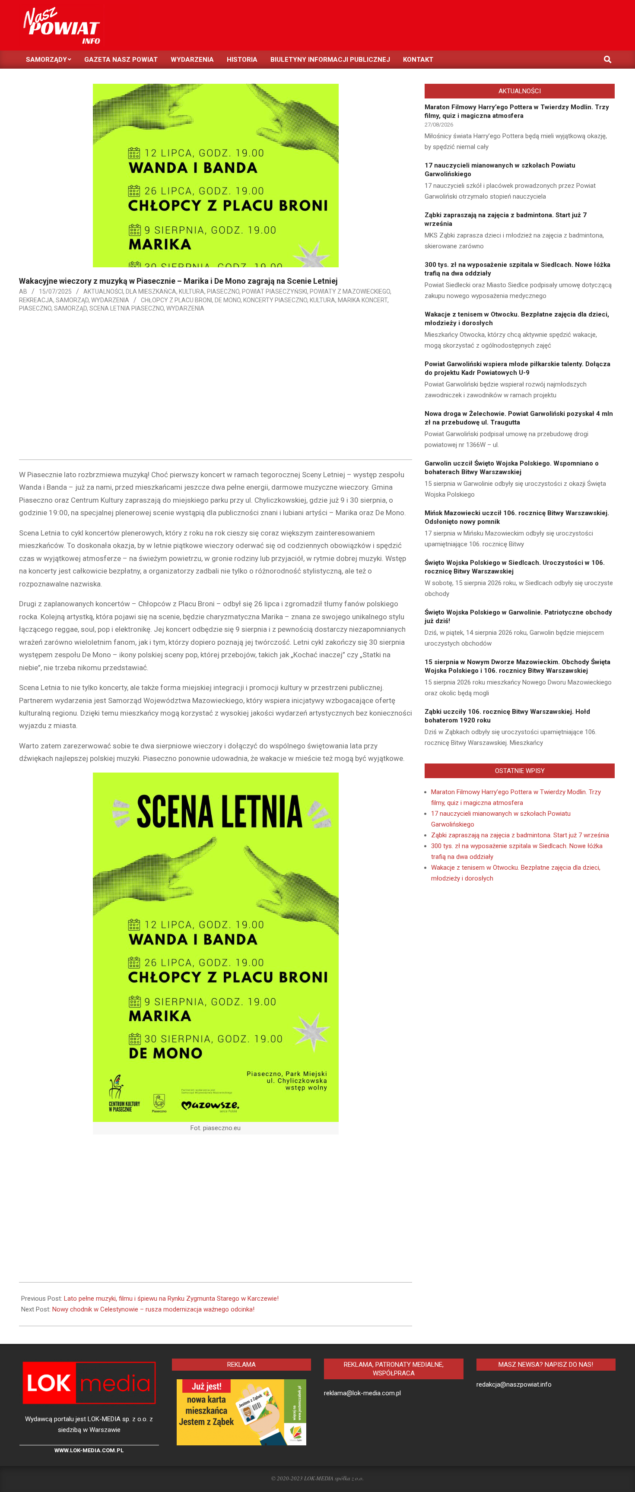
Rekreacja (36, 300)
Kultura (191, 291)
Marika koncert (362, 300)
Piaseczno (223, 291)
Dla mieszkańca (151, 291)
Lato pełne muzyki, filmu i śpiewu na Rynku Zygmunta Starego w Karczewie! (171, 1298)
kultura (322, 300)
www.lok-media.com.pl (89, 1450)
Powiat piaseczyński (274, 291)
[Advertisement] (215, 388)
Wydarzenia (110, 300)
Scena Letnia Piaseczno (126, 308)
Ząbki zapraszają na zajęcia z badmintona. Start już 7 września (520, 835)
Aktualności (103, 291)
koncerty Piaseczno (275, 300)
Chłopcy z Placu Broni (176, 300)
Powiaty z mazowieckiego (350, 291)
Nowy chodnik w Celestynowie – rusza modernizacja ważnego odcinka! (153, 1309)
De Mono (228, 300)
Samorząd (72, 300)
